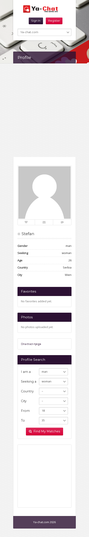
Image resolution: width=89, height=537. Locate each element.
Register (54, 20)
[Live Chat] (62, 222)
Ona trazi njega (31, 344)
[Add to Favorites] (26, 222)
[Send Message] (44, 222)
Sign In (35, 20)
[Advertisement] (44, 110)
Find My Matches (46, 431)
